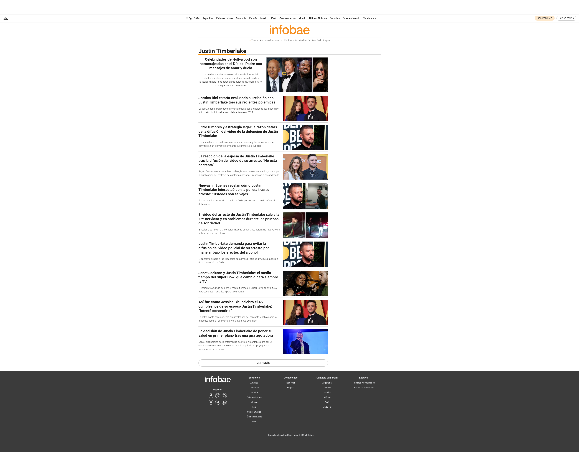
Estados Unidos (224, 18)
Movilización (304, 40)
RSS (254, 421)
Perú (273, 18)
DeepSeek (316, 40)
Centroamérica (287, 18)
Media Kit (327, 407)
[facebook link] (211, 395)
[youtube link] (211, 402)
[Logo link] (289, 29)
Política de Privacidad (363, 387)
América (254, 383)
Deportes (335, 18)
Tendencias (369, 18)
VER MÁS (263, 363)
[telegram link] (217, 402)
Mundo (302, 18)
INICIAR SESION (566, 18)
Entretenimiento (351, 18)
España (253, 18)
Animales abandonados (271, 40)
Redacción (290, 383)
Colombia (241, 18)
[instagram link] (224, 395)
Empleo (290, 387)
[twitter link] (217, 395)
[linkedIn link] (224, 402)
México (264, 18)
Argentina (208, 18)
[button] (6, 18)
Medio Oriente (290, 40)
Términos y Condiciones (364, 383)
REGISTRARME (545, 18)
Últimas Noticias (318, 18)
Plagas (326, 40)
